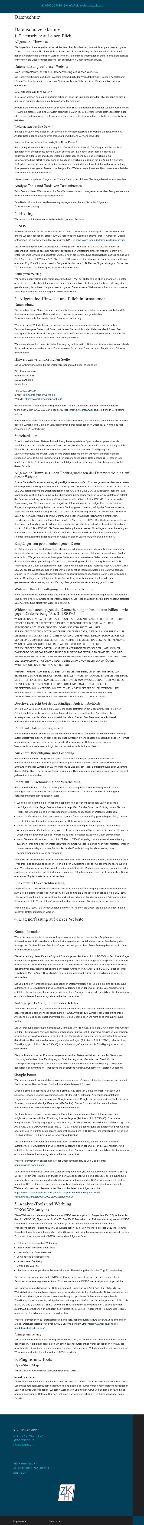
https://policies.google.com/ (29, 1164)
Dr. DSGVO (80, 1381)
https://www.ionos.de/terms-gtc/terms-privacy (100, 239)
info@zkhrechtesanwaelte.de (39, 394)
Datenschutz (56, 1521)
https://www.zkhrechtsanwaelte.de (43, 398)
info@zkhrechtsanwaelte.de (84, 409)
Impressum (19, 1521)
